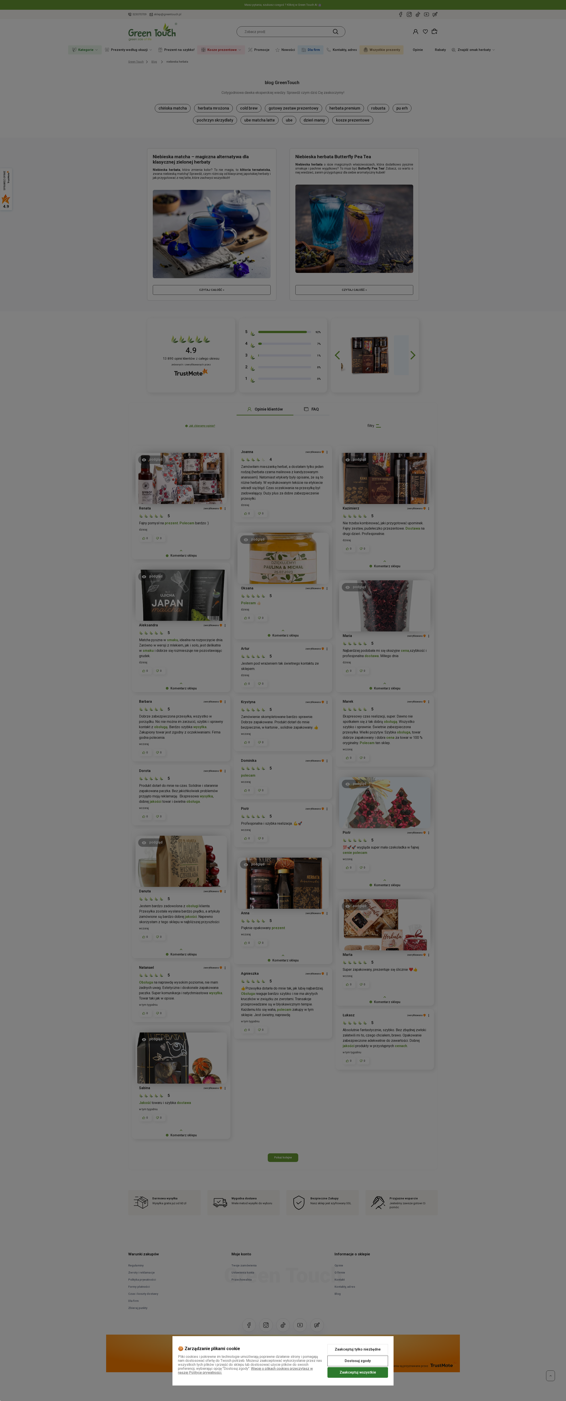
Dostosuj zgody (358, 1361)
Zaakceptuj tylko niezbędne (358, 1349)
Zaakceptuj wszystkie (358, 1372)
